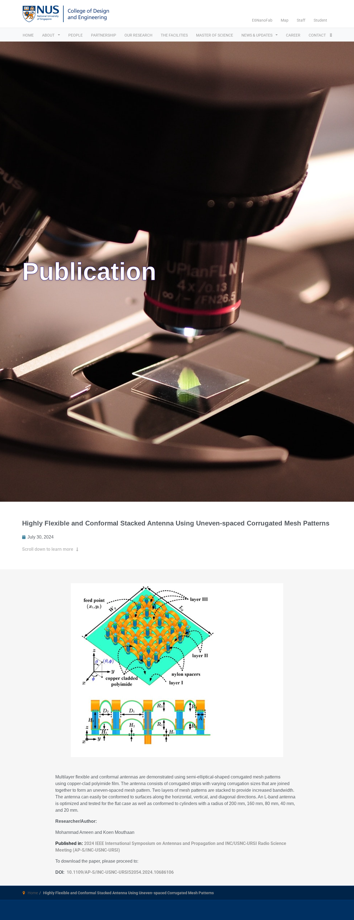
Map (284, 20)
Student (320, 20)
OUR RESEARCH (138, 35)
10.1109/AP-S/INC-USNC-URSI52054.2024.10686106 (120, 872)
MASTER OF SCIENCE (214, 35)
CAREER (293, 35)
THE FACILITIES (174, 35)
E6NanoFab (262, 20)
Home (33, 893)
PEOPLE (75, 35)
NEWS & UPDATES (257, 35)
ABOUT (48, 35)
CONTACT (317, 35)
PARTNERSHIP (103, 35)
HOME (28, 35)
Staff (301, 20)
